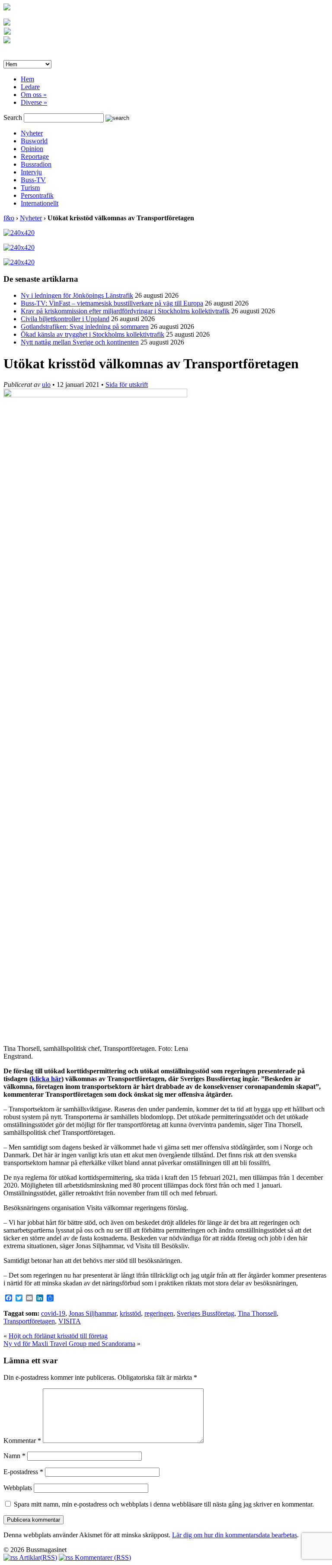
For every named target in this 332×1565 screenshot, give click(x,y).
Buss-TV (33, 180)
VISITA (69, 1321)
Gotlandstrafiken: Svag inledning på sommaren (85, 326)
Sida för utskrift (126, 384)
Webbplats (17, 1487)
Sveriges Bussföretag (205, 1313)
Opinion (32, 148)
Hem (27, 79)
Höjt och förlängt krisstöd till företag (58, 1336)
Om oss (34, 94)
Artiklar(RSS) (37, 1557)
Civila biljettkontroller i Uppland (65, 318)
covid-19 (53, 1313)
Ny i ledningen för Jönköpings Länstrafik (77, 295)
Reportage (35, 156)
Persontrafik (37, 195)
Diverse (34, 102)
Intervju (31, 172)
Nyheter (32, 133)
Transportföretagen (29, 1321)
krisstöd (130, 1313)
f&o (8, 218)
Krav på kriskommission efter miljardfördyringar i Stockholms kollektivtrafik (125, 311)
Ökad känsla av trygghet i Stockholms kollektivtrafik (92, 334)
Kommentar (22, 1440)
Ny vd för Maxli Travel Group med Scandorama (69, 1343)
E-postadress (23, 1471)
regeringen (158, 1313)
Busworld (34, 141)
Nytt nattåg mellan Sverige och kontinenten (80, 342)
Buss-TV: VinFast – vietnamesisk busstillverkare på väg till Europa (112, 303)
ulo (46, 384)
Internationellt (39, 203)
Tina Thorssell (257, 1313)
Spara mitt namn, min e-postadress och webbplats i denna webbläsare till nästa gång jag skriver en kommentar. (164, 1504)
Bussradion (36, 164)
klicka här (46, 1078)
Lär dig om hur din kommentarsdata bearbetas (234, 1535)
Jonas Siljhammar (92, 1313)
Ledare (30, 86)
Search (12, 117)
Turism (30, 187)
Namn (14, 1455)
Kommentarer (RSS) (102, 1557)
